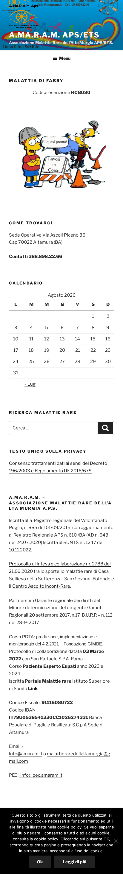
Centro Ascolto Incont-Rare (41, 586)
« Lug (30, 384)
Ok (40, 861)
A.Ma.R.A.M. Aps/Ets (54, 35)
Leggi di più (74, 861)
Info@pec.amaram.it (40, 775)
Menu (64, 58)
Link (32, 688)
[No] (116, 841)
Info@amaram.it (25, 753)
